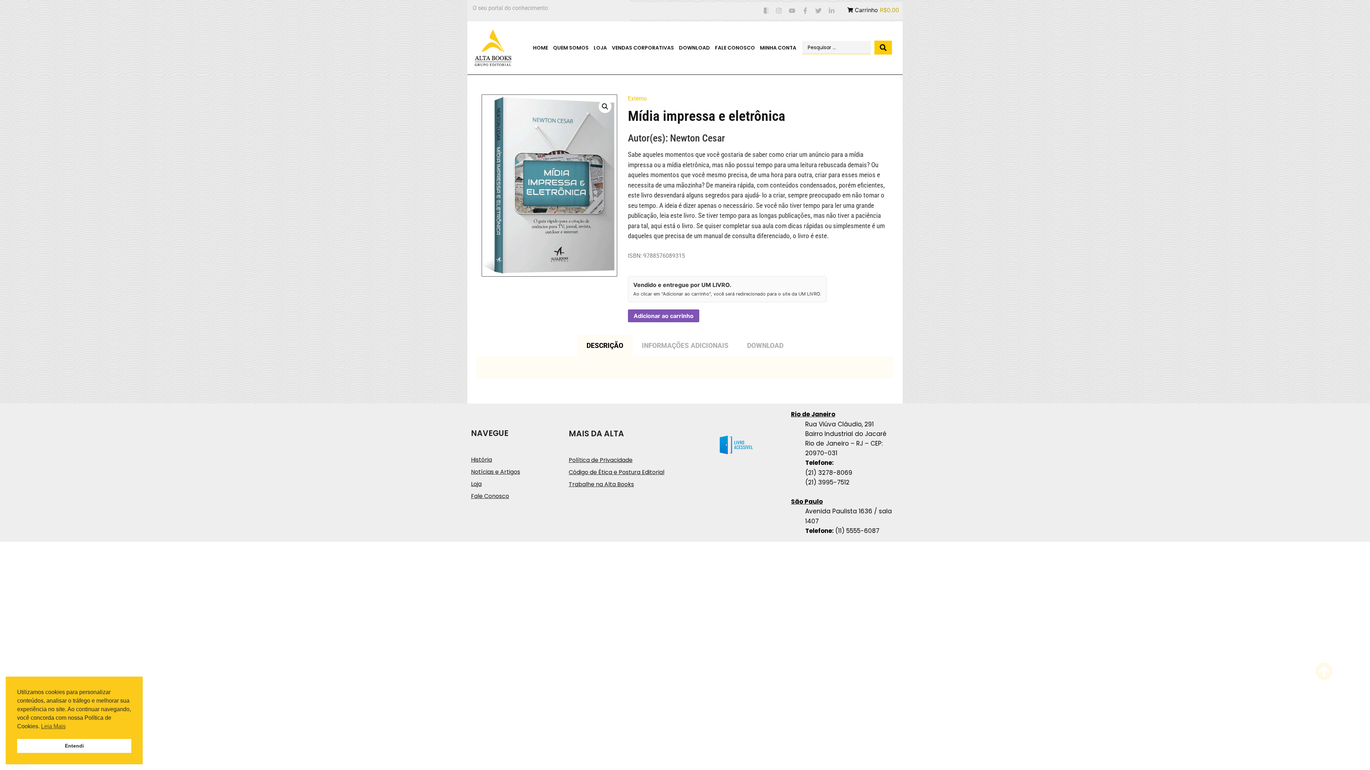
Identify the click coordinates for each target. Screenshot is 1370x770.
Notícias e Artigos (495, 472)
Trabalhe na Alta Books (601, 484)
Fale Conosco (735, 47)
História (481, 460)
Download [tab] (765, 346)
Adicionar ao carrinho (664, 315)
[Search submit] (883, 48)
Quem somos (571, 47)
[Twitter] (818, 11)
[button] (605, 106)
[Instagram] (779, 11)
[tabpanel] (685, 367)
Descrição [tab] (605, 346)
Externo (637, 98)
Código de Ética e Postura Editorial (616, 472)
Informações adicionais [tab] (685, 346)
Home (540, 47)
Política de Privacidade (601, 460)
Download (694, 47)
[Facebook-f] (805, 11)
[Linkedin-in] (831, 11)
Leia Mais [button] (53, 726)
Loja (600, 47)
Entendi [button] (74, 746)
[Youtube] (792, 11)
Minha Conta (778, 47)
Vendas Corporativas (643, 47)
